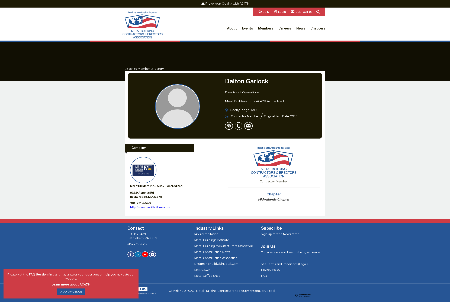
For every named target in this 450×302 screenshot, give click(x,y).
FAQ (264, 276)
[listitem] (239, 124)
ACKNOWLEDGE (71, 291)
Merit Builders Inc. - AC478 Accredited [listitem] (156, 186)
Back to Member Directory (145, 68)
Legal (271, 291)
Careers (284, 28)
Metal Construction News (212, 252)
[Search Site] (318, 12)
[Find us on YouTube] (145, 254)
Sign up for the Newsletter (280, 234)
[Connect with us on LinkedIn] (138, 254)
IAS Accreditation (206, 234)
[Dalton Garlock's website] (229, 126)
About (232, 28)
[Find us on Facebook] (130, 254)
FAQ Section (38, 274)
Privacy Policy (270, 270)
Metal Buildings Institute (211, 240)
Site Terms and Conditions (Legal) (284, 264)
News (300, 28)
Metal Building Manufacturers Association (223, 246)
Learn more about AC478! (71, 284)
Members (265, 28)
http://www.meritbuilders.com (150, 207)
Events (247, 28)
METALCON (202, 269)
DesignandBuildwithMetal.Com (216, 263)
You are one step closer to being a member (291, 252)
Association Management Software (140, 293)
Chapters (317, 28)
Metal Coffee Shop (207, 275)
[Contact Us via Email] (152, 254)
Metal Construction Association (215, 258)
